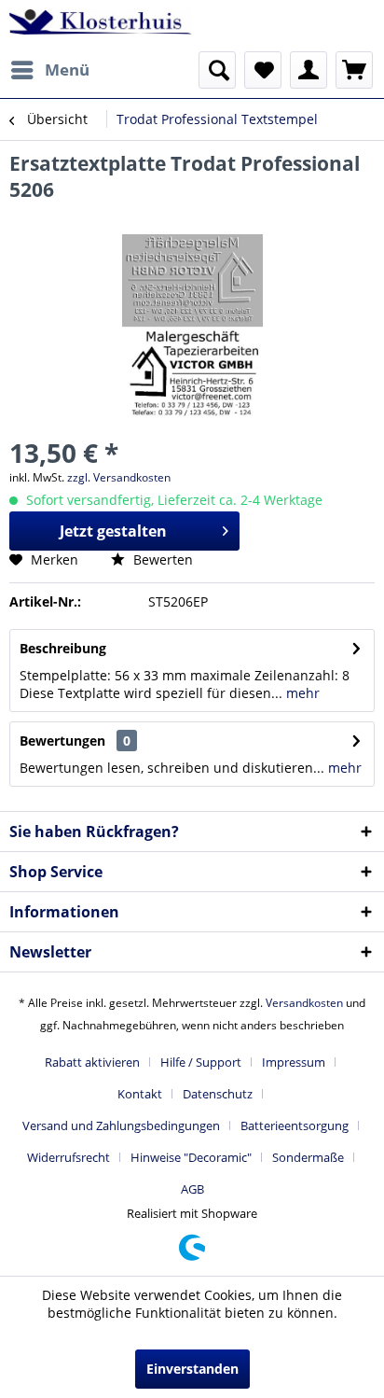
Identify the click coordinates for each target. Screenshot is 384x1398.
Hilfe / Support (200, 1062)
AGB (192, 1189)
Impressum (293, 1062)
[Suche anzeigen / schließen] (217, 70)
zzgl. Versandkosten (119, 477)
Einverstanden (192, 1368)
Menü (67, 69)
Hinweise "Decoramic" (191, 1157)
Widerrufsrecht (68, 1157)
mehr (301, 693)
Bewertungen (62, 740)
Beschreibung (63, 648)
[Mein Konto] (308, 70)
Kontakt (139, 1093)
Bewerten (161, 559)
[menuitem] (49, 70)
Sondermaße (308, 1157)
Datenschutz (218, 1093)
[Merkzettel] (262, 70)
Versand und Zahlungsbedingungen (121, 1125)
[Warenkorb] (354, 70)
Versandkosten (304, 1003)
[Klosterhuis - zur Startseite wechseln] (100, 25)
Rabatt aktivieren (92, 1062)
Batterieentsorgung (294, 1125)
